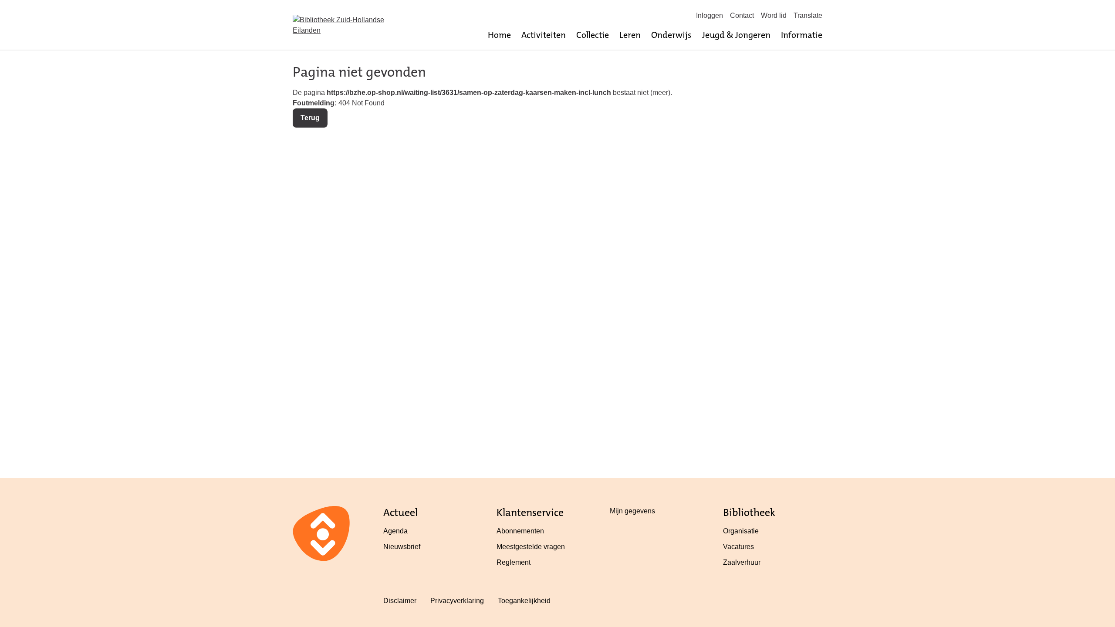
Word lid (774, 15)
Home (499, 35)
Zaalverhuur (741, 562)
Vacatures (738, 546)
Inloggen (709, 15)
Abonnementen (520, 531)
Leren (630, 35)
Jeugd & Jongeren (736, 35)
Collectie (592, 35)
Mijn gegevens (632, 511)
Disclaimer (399, 600)
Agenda (395, 531)
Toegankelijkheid (524, 600)
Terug (310, 117)
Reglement (513, 562)
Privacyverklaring (457, 600)
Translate (808, 15)
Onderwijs (671, 35)
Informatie (801, 35)
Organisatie (741, 531)
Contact (742, 15)
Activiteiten (543, 35)
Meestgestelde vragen (531, 546)
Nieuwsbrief (401, 546)
